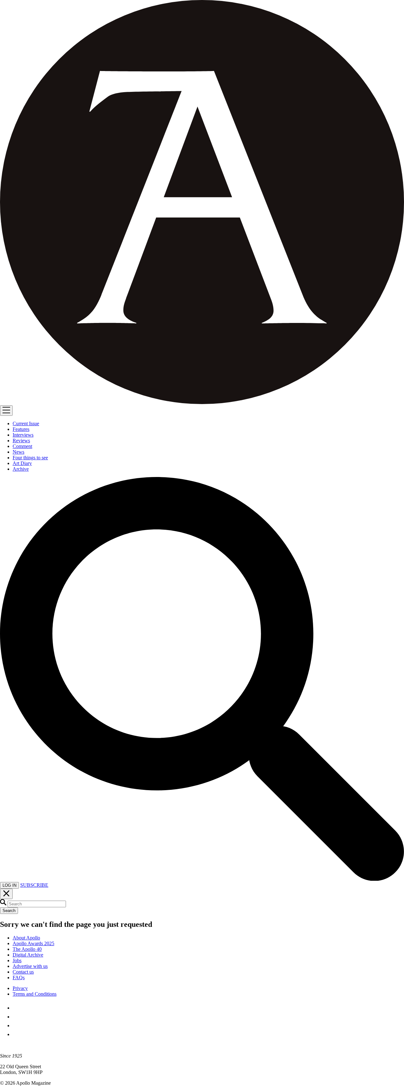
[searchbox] (37, 904)
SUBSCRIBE (34, 885)
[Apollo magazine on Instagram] (16, 1025)
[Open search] (202, 879)
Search (9, 910)
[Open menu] (6, 410)
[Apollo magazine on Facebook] (16, 1008)
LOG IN (9, 885)
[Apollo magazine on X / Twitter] (16, 1016)
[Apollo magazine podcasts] (16, 1034)
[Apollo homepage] (202, 202)
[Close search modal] (6, 894)
